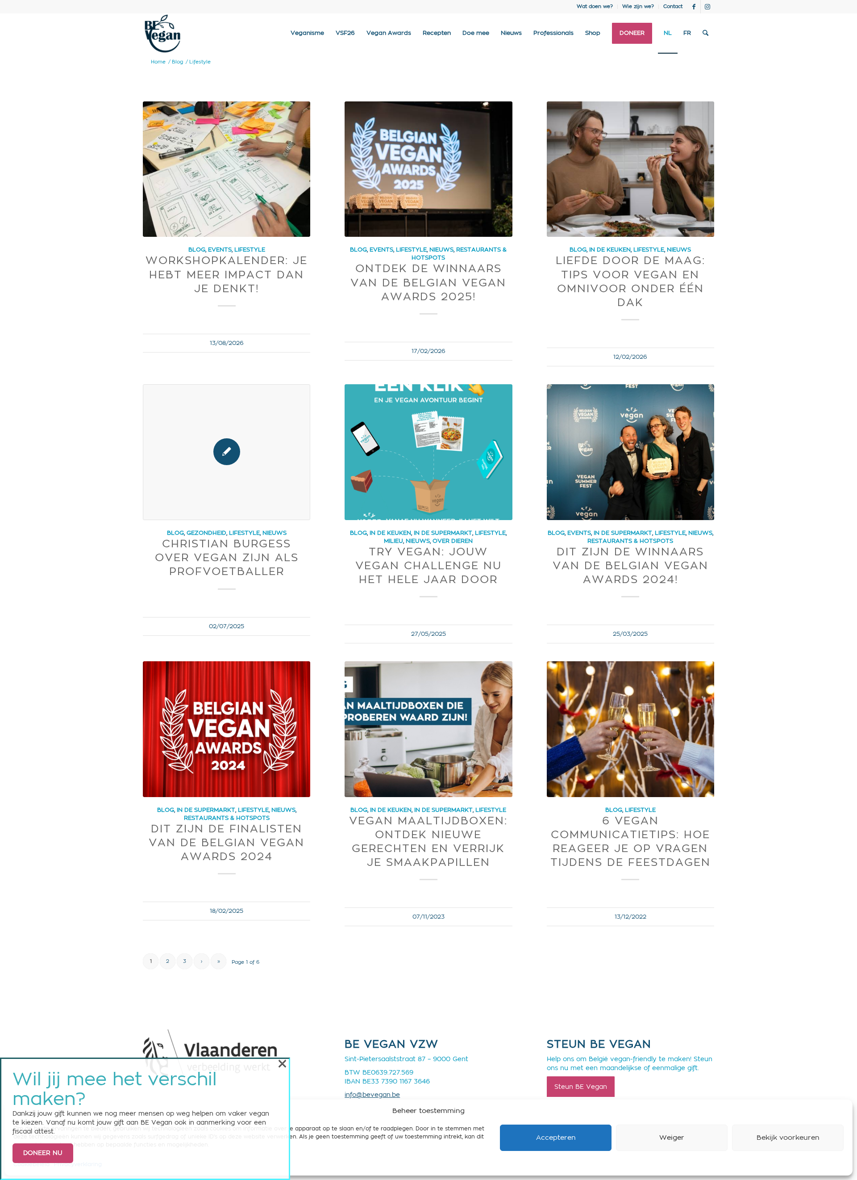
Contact (672, 6)
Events (220, 249)
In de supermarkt (443, 533)
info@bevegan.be (372, 1095)
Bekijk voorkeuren (788, 1137)
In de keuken (610, 249)
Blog (196, 249)
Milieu (393, 541)
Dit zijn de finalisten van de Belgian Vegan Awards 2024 (226, 843)
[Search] (705, 33)
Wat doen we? (595, 6)
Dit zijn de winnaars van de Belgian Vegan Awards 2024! (630, 566)
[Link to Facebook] (693, 6)
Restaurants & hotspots (630, 541)
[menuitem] (595, 6)
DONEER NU (42, 1153)
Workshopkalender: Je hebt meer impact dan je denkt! (227, 275)
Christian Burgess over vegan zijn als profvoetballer (227, 558)
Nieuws (441, 249)
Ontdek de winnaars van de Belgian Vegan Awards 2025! (428, 283)
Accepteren (556, 1137)
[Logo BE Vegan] (162, 33)
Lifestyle (249, 249)
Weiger (671, 1137)
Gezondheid (206, 533)
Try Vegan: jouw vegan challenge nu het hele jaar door (428, 566)
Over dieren (453, 541)
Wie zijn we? (638, 6)
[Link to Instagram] (707, 6)
